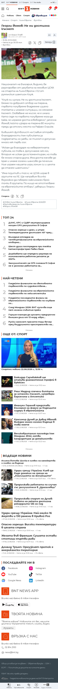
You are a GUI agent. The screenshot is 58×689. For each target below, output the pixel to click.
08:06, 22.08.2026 (9, 530)
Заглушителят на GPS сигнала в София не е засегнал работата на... (31, 264)
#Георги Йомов (10, 206)
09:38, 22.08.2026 (21, 507)
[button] (46, 686)
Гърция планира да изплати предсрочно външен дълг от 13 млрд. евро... (31, 316)
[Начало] (3, 15)
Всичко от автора (17, 37)
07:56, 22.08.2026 (9, 542)
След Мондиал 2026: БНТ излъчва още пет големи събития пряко (30, 308)
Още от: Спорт (15, 334)
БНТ (3, 2)
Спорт (26, 15)
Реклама (29, 270)
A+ (49, 35)
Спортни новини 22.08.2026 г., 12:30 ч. (22, 369)
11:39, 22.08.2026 (21, 479)
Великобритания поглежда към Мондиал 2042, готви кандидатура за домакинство (34, 436)
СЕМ (47, 664)
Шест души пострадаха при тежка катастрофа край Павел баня (29, 247)
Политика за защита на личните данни (26, 668)
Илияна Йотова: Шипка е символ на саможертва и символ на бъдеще (28, 462)
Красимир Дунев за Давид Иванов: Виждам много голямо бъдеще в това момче (35, 422)
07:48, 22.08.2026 (9, 519)
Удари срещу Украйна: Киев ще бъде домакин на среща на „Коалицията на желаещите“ (33, 473)
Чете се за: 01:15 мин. (38, 490)
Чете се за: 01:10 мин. (33, 466)
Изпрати (8, 628)
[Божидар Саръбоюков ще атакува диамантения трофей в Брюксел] (7, 381)
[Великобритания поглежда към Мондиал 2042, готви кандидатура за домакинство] (7, 438)
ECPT (3, 668)
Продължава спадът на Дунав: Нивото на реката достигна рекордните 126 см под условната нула (33, 501)
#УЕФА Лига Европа (13, 202)
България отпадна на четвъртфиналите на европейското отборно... (31, 240)
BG (54, 2)
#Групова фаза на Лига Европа (17, 204)
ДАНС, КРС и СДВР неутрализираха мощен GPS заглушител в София (29, 224)
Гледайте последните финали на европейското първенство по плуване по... (31, 301)
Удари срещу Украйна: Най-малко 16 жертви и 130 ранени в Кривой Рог (26, 515)
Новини (10, 15)
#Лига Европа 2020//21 (35, 202)
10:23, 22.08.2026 (21, 490)
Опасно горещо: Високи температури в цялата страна (28, 526)
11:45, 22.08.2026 (8, 553)
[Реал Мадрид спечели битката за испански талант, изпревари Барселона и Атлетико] (7, 395)
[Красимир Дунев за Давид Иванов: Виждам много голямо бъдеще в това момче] (7, 424)
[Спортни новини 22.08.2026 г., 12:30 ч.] (29, 353)
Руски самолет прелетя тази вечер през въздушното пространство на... (30, 323)
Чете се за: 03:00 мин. (25, 530)
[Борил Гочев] (4, 36)
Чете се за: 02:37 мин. (37, 479)
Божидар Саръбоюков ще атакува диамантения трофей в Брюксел (35, 380)
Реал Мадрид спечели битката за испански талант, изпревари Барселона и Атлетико (34, 394)
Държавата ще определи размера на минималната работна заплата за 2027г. (30, 256)
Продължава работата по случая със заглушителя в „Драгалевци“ (35, 485)
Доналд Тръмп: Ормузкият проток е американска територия (27, 548)
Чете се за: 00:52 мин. (25, 519)
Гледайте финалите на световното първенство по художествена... (30, 284)
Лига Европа (25, 20)
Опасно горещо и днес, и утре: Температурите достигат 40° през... (30, 231)
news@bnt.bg (11, 652)
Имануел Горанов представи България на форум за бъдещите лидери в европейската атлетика (35, 408)
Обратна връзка (35, 664)
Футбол (38, 20)
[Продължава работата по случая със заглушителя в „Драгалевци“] (7, 489)
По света (52, 479)
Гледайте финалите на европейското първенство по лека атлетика (31, 292)
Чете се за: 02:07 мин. (25, 542)
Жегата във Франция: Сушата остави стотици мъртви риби (29, 537)
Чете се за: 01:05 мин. (38, 507)
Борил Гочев (17, 35)
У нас (46, 466)
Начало (5, 20)
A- (55, 35)
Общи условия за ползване (13, 664)
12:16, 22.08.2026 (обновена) (13, 466)
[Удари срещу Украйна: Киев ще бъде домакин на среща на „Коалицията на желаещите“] (7, 475)
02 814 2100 (10, 647)
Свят (18, 15)
